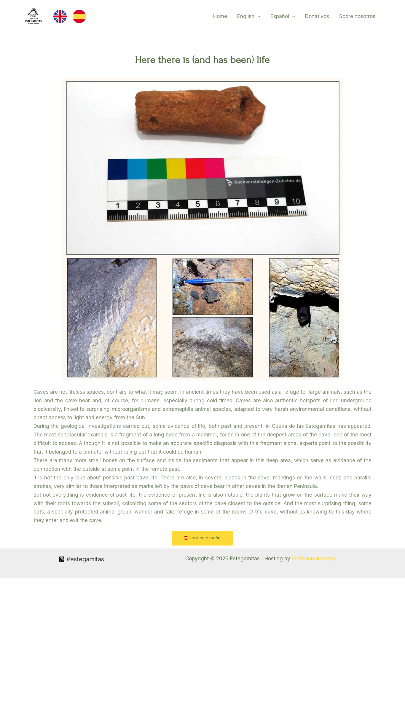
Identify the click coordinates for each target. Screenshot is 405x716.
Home (220, 16)
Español (279, 16)
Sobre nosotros (357, 16)
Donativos (317, 16)
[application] (257, 16)
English (245, 16)
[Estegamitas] (33, 16)
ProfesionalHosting (314, 559)
